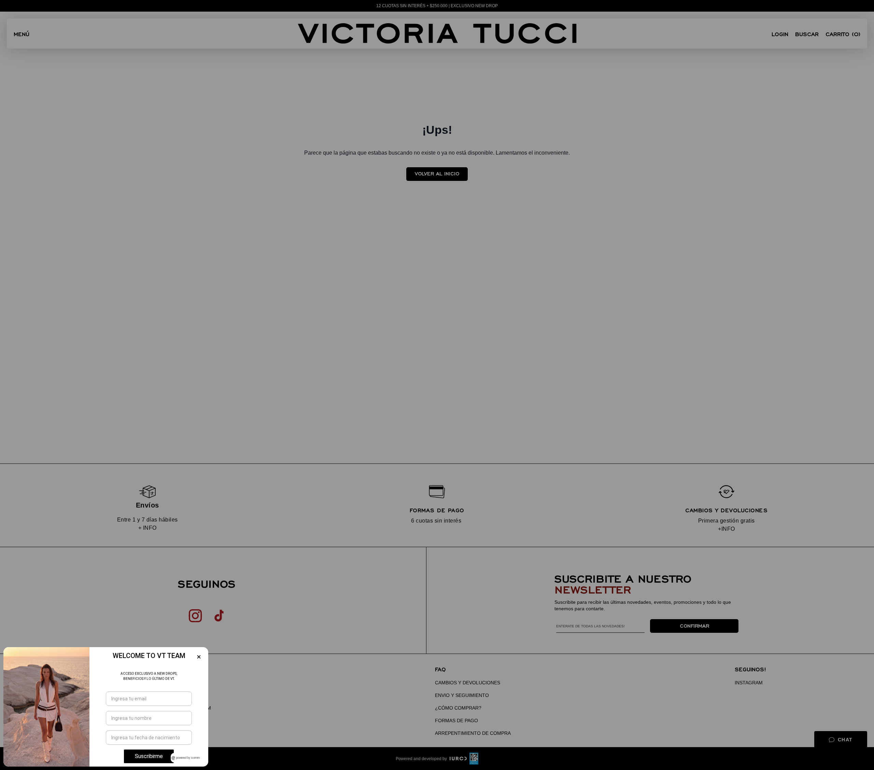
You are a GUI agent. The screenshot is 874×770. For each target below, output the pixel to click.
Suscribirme (149, 756)
